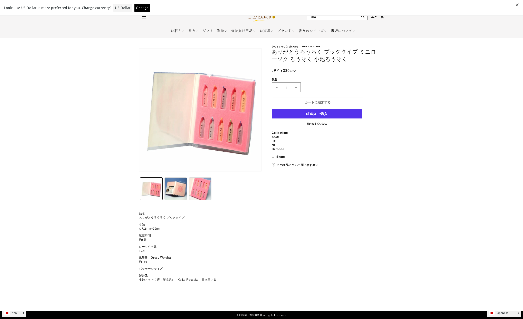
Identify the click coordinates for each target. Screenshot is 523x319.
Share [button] (280, 156)
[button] (176, 31)
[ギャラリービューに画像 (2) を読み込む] (175, 188)
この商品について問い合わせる (297, 165)
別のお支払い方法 (316, 123)
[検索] (363, 16)
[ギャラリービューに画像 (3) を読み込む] (200, 188)
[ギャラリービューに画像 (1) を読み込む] (151, 188)
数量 (274, 79)
